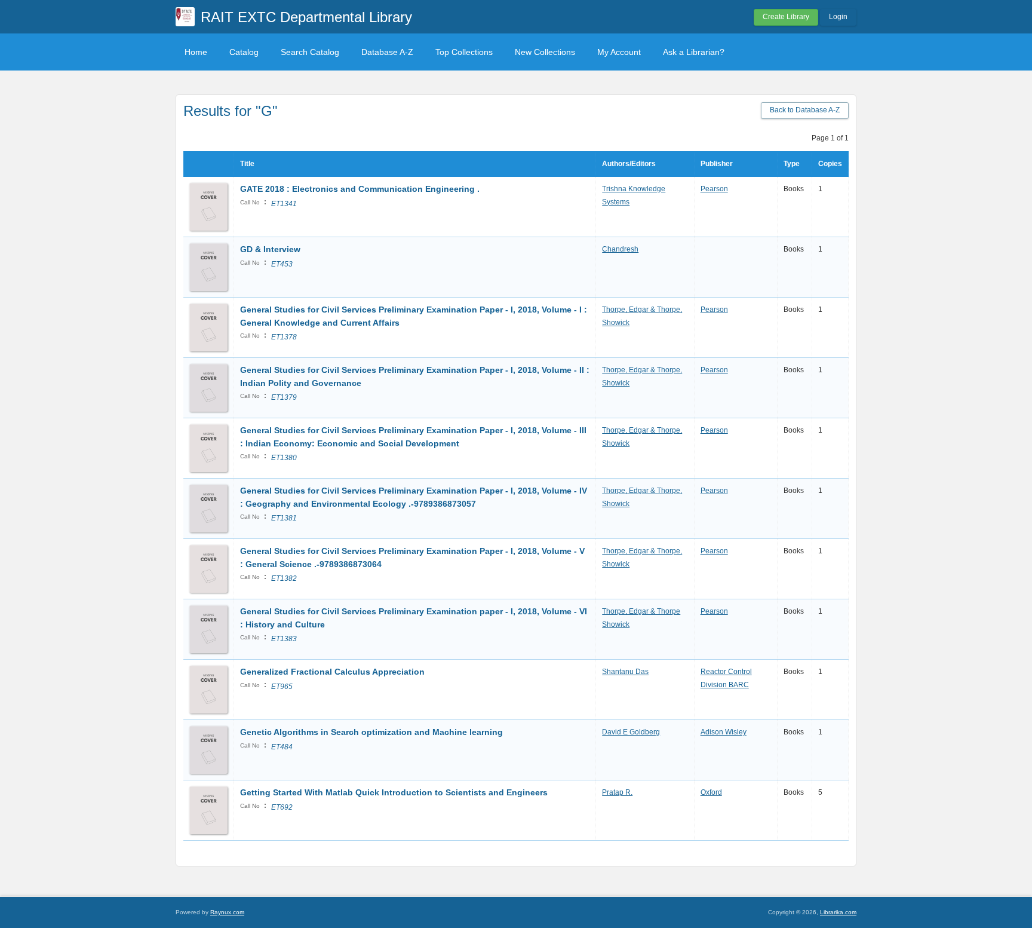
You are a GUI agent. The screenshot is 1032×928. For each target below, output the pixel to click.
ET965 (282, 686)
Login (838, 17)
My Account (619, 52)
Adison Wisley (724, 732)
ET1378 (284, 337)
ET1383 (284, 639)
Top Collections (464, 52)
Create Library (786, 17)
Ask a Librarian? (693, 52)
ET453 (282, 264)
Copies (830, 164)
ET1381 (284, 518)
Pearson (714, 189)
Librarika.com (838, 912)
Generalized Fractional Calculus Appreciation (332, 671)
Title (247, 164)
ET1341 (284, 204)
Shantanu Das (625, 671)
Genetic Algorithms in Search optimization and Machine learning (371, 732)
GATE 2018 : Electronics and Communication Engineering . (360, 189)
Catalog (244, 52)
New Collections (545, 52)
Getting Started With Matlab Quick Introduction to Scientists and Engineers (394, 792)
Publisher (717, 164)
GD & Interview (270, 249)
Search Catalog (310, 52)
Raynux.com (227, 912)
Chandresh (620, 249)
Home (196, 52)
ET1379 (284, 397)
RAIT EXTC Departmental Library (306, 17)
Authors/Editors (629, 164)
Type (792, 164)
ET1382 (284, 578)
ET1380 (284, 458)
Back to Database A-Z (805, 110)
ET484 (282, 747)
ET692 (282, 807)
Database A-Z (387, 52)
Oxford (711, 792)
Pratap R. (617, 792)
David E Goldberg (631, 732)
